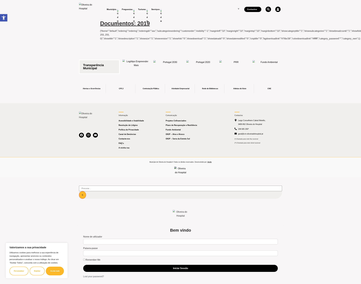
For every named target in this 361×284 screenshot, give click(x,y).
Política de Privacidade (129, 130)
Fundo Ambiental (173, 130)
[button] (3, 17)
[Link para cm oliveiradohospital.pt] (86, 9)
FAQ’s (121, 143)
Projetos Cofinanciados (176, 121)
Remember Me (92, 260)
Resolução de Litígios (128, 125)
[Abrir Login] (278, 9)
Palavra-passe (90, 248)
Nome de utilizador (92, 237)
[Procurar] (82, 195)
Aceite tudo (55, 271)
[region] (37, 260)
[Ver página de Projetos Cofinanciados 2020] (201, 65)
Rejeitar (37, 271)
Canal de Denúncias (127, 134)
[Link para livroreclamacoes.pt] (180, 170)
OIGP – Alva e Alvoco (175, 134)
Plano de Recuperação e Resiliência (181, 125)
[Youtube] (95, 135)
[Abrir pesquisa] (268, 9)
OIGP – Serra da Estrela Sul (178, 139)
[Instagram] (88, 135)
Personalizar (19, 271)
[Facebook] (81, 135)
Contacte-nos (124, 139)
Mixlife (209, 162)
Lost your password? (93, 276)
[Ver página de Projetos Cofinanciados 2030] (168, 65)
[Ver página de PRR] (234, 65)
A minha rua (124, 148)
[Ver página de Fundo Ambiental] (268, 65)
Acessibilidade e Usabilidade (131, 121)
